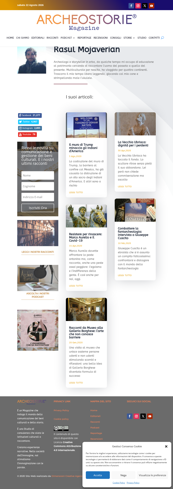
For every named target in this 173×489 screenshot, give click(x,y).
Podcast (94, 427)
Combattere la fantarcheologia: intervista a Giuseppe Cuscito (133, 233)
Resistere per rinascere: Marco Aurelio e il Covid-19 (85, 237)
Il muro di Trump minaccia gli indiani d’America (83, 148)
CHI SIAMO (22, 37)
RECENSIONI (101, 37)
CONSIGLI (115, 37)
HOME (10, 37)
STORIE (127, 37)
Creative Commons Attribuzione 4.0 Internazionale (67, 446)
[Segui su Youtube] (151, 5)
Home (93, 410)
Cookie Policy (119, 482)
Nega (123, 475)
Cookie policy (61, 419)
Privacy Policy (133, 482)
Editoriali (95, 416)
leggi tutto (76, 192)
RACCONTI (52, 37)
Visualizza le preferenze (152, 475)
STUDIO (142, 37)
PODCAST (66, 37)
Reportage (96, 433)
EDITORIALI (37, 37)
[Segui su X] (144, 5)
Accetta (98, 475)
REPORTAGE (84, 37)
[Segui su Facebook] (131, 5)
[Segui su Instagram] (138, 5)
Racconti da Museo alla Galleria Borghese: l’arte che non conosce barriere (86, 332)
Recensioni (96, 438)
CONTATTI (154, 37)
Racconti (95, 421)
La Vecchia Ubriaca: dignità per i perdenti (133, 143)
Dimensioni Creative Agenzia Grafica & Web (76, 476)
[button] (166, 446)
